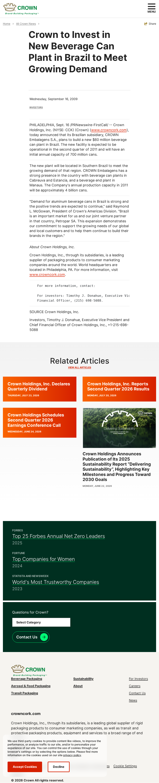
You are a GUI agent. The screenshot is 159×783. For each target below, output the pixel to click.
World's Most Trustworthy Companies (55, 582)
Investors (36, 107)
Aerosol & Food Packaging (30, 686)
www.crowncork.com (109, 130)
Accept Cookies (25, 767)
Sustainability (83, 679)
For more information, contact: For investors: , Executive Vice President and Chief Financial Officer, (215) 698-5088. (79, 293)
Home (6, 23)
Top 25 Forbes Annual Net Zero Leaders (58, 536)
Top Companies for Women (43, 559)
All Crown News (26, 23)
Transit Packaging (24, 693)
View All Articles (79, 367)
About (78, 686)
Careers (134, 686)
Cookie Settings (125, 766)
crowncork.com (26, 713)
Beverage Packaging (26, 679)
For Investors (138, 679)
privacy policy (72, 755)
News (133, 700)
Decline (58, 767)
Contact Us (26, 637)
